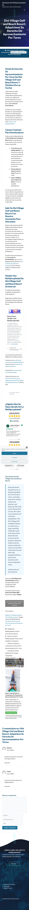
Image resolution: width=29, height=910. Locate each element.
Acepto (14, 453)
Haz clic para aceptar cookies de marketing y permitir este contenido (14, 603)
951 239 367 (17, 54)
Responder (7, 762)
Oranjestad (15, 641)
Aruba (16, 638)
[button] (26, 447)
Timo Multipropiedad (11, 617)
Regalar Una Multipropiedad (13, 615)
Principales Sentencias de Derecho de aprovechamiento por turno (14, 623)
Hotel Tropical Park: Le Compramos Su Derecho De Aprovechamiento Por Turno (14, 695)
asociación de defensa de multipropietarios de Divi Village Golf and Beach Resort (14, 380)
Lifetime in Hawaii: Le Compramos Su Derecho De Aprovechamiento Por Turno (13, 646)
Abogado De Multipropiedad (12, 715)
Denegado (14, 457)
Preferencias (14, 461)
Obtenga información (11, 712)
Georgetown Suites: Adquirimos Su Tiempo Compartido (12, 653)
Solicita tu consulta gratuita (18, 52)
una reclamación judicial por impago (14, 263)
